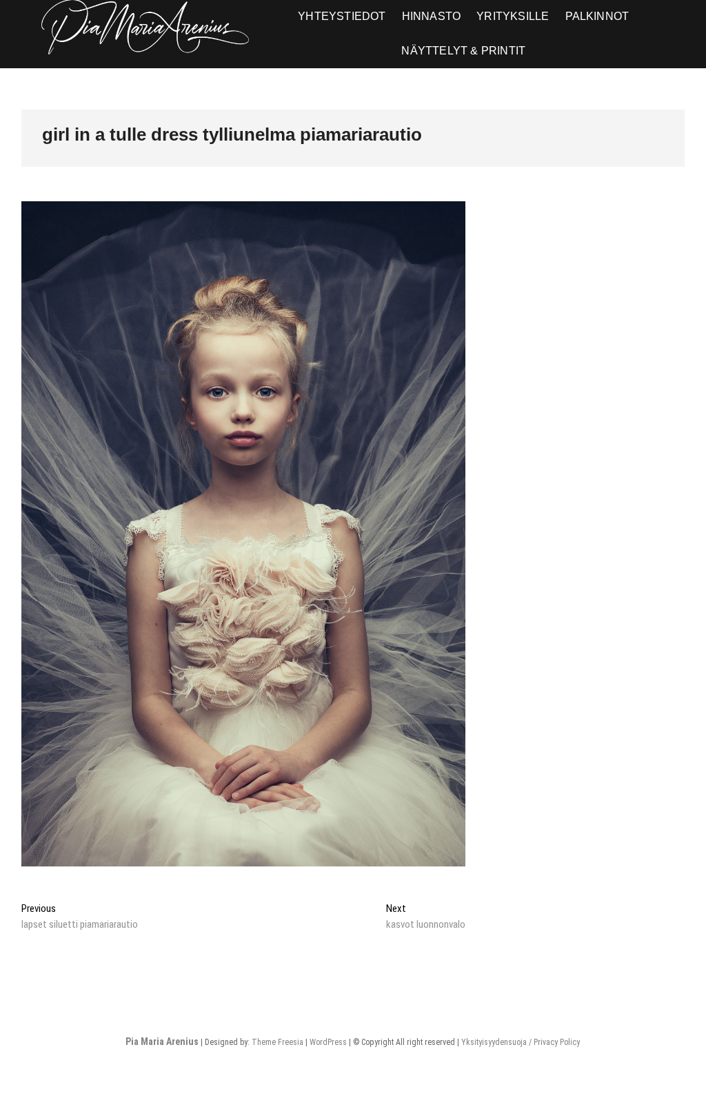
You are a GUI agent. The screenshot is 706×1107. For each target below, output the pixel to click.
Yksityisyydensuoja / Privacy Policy (520, 1042)
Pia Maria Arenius (162, 1041)
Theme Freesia (277, 1042)
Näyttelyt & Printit (463, 51)
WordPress (328, 1042)
